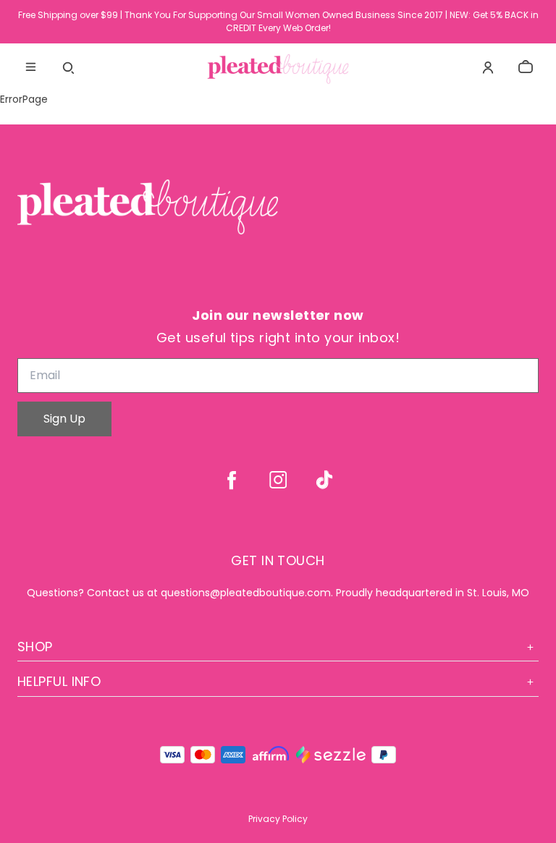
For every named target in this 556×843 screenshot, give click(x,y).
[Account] (488, 67)
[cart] (526, 67)
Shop (35, 646)
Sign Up (64, 418)
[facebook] (231, 479)
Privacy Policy (278, 819)
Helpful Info (59, 681)
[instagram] (278, 479)
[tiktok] (324, 479)
